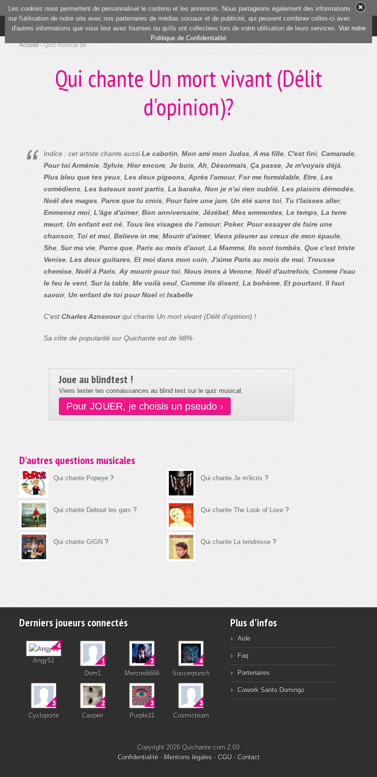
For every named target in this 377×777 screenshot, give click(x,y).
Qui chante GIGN (78, 541)
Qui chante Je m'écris (232, 478)
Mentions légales (188, 757)
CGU (225, 757)
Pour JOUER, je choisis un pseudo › (144, 406)
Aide (244, 638)
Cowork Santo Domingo (271, 690)
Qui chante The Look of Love (242, 510)
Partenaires (254, 672)
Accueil (29, 45)
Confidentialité (138, 757)
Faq (243, 655)
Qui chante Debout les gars (92, 510)
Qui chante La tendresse (235, 541)
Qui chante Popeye (81, 478)
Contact (249, 757)
